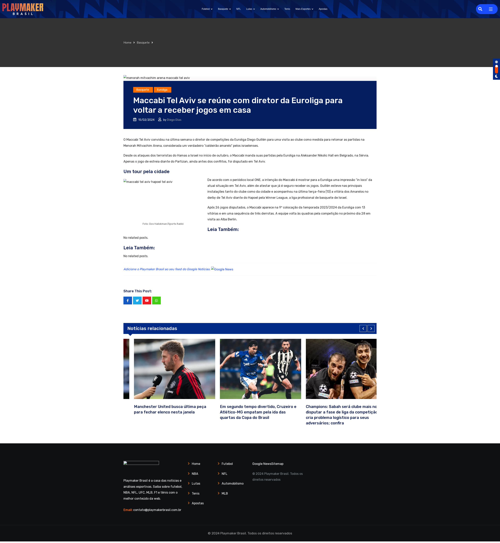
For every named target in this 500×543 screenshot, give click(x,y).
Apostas (323, 9)
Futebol (206, 9)
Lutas (249, 9)
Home (127, 42)
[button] (363, 328)
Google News (261, 464)
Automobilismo (268, 9)
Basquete (223, 9)
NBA (195, 474)
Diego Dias (174, 120)
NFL (238, 9)
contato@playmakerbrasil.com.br (157, 510)
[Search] (480, 9)
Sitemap (277, 464)
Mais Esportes (303, 9)
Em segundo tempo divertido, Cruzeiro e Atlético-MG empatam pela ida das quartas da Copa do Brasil (247, 412)
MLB (225, 493)
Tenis (287, 9)
